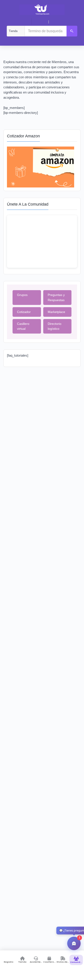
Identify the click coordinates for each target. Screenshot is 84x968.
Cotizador (24, 312)
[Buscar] (72, 31)
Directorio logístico (54, 326)
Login (41, 22)
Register (57, 22)
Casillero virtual (23, 326)
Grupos (22, 295)
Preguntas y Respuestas (56, 297)
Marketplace (56, 312)
